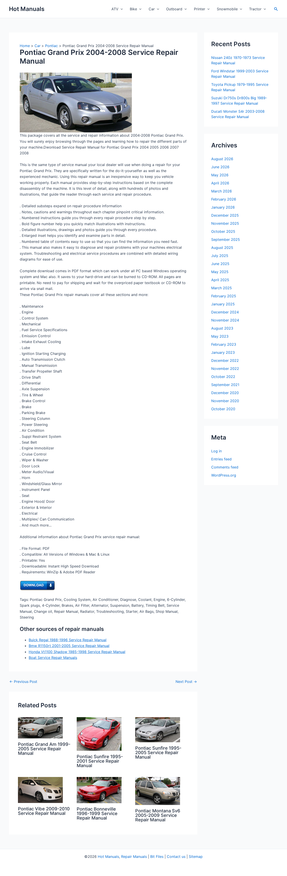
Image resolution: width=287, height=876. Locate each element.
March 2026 (221, 191)
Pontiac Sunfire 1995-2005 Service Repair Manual (158, 752)
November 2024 (225, 320)
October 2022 (223, 376)
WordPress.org (223, 475)
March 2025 (221, 288)
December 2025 (225, 215)
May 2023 (219, 336)
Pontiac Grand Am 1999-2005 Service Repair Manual (44, 749)
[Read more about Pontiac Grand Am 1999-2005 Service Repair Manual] (40, 727)
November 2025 (225, 223)
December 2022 (225, 360)
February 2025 (223, 296)
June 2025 (220, 263)
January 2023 (223, 352)
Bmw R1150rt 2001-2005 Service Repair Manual (69, 645)
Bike (133, 9)
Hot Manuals (26, 8)
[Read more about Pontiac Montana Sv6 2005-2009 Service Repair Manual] (157, 790)
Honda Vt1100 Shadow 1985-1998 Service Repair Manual (77, 651)
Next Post (186, 681)
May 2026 (219, 175)
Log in (216, 451)
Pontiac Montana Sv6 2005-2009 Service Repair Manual (157, 815)
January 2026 (223, 207)
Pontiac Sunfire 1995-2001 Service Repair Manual (100, 761)
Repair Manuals (134, 856)
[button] (120, 9)
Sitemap (196, 856)
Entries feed (221, 459)
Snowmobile (227, 9)
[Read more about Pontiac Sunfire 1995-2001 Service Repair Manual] (99, 733)
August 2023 (222, 328)
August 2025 (222, 247)
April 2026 (220, 183)
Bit (152, 856)
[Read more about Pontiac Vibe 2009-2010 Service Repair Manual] (40, 789)
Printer (199, 9)
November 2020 (225, 401)
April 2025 (220, 280)
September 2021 (225, 384)
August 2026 (222, 159)
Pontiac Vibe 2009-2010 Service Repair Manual (44, 811)
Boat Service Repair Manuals (53, 657)
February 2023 (223, 344)
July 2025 (219, 255)
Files (159, 856)
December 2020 (225, 393)
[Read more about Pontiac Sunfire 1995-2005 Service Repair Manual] (157, 729)
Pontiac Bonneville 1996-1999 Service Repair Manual (97, 813)
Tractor (255, 9)
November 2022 (225, 368)
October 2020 (223, 409)
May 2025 (219, 272)
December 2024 (225, 312)
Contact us (176, 856)
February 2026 (223, 199)
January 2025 (223, 304)
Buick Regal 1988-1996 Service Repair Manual (68, 640)
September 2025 (225, 239)
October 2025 (223, 231)
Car (152, 9)
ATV (114, 9)
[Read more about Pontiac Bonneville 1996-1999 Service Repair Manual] (99, 789)
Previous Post (23, 681)
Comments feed (224, 467)
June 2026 (220, 167)
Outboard (174, 9)
